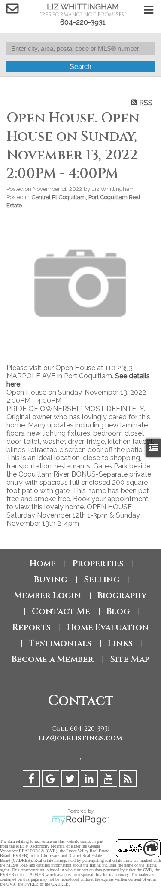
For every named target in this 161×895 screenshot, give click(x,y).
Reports (31, 627)
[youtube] (109, 780)
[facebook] (32, 780)
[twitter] (71, 780)
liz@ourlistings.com (80, 738)
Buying (50, 579)
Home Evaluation (108, 627)
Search (80, 66)
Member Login (47, 595)
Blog (118, 611)
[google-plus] (51, 780)
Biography (122, 595)
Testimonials (60, 643)
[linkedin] (90, 780)
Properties (98, 563)
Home (43, 563)
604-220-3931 (83, 22)
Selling (102, 579)
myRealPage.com (80, 820)
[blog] (129, 780)
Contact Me (61, 611)
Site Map (129, 659)
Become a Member (53, 659)
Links (120, 643)
